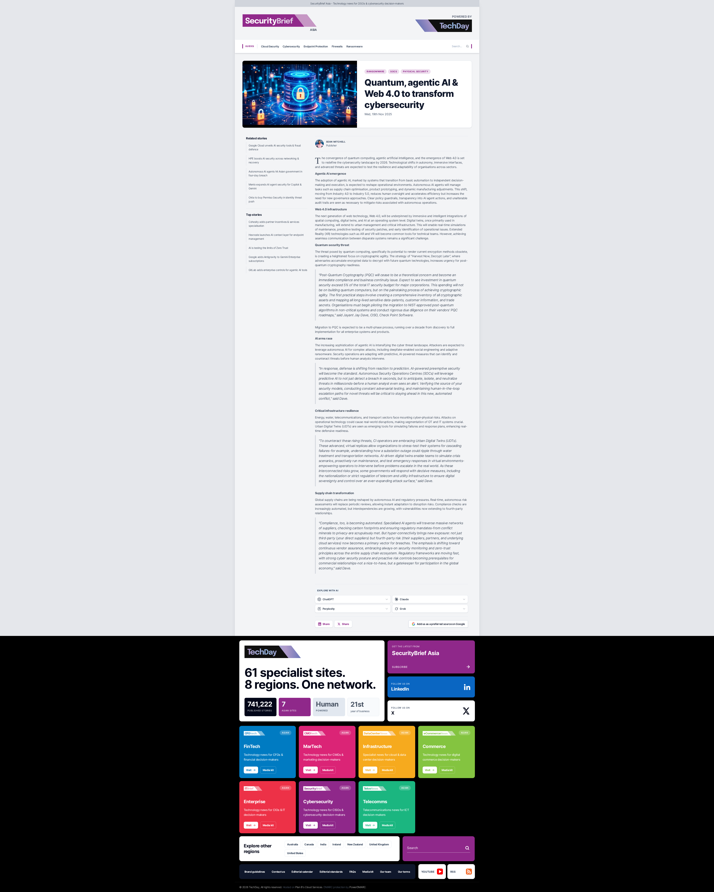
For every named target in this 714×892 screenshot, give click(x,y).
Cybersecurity (291, 46)
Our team (385, 871)
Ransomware (354, 46)
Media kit (268, 770)
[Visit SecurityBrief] (319, 788)
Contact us (278, 871)
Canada (309, 844)
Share (326, 624)
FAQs (352, 871)
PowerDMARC (357, 887)
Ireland (336, 844)
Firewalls (337, 46)
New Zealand (355, 844)
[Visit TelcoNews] (379, 788)
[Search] (467, 46)
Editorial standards (331, 871)
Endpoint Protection (316, 46)
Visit (248, 770)
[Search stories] (467, 848)
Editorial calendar (302, 871)
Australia (292, 844)
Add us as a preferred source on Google (441, 624)
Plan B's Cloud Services (308, 887)
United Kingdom (379, 844)
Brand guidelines (255, 871)
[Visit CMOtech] (319, 733)
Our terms (404, 871)
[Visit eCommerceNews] (439, 733)
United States (295, 853)
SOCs (393, 71)
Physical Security (415, 71)
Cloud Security (270, 46)
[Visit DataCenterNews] (379, 733)
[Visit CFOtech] (260, 733)
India (323, 844)
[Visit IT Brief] (260, 788)
